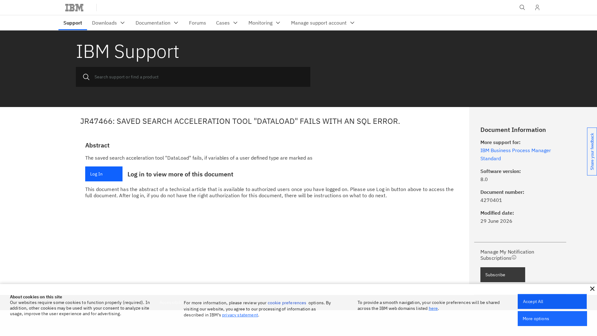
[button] (592, 289)
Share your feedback (592, 151)
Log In (96, 174)
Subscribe (495, 275)
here (433, 308)
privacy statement (240, 315)
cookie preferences (287, 303)
